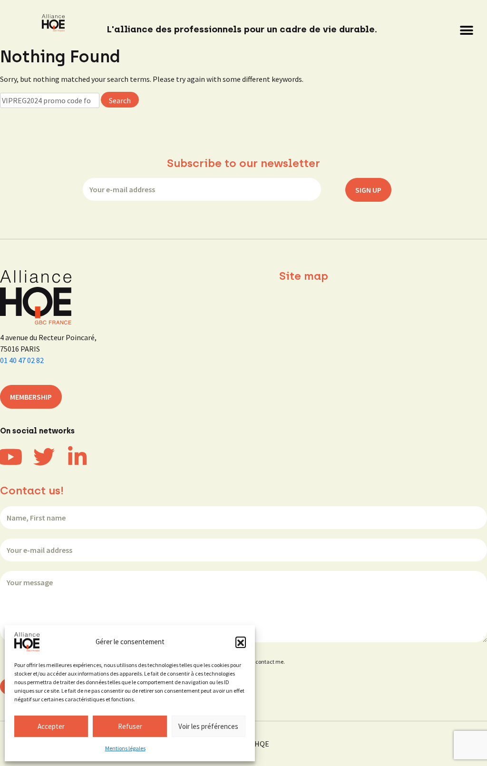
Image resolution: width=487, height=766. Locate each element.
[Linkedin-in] (77, 457)
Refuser (130, 726)
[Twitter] (44, 457)
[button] (240, 642)
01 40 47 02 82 (22, 360)
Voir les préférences (208, 726)
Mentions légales (125, 748)
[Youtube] (10, 457)
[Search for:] (49, 100)
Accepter (51, 726)
